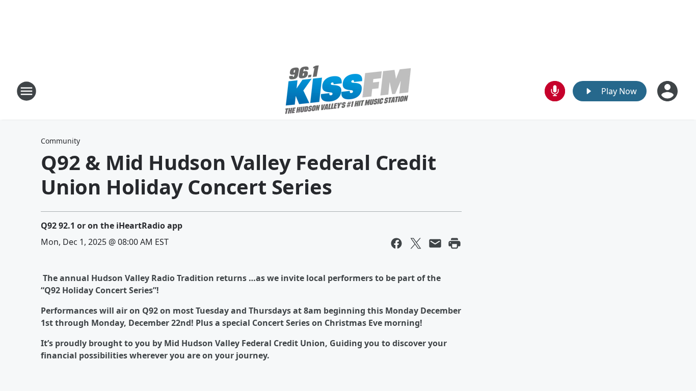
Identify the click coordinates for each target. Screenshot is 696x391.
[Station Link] (348, 91)
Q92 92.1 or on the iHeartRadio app (111, 225)
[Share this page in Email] (435, 243)
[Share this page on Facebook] (396, 243)
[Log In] (668, 91)
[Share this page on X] (416, 243)
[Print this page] (454, 243)
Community (60, 141)
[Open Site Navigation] (26, 91)
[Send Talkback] (555, 91)
